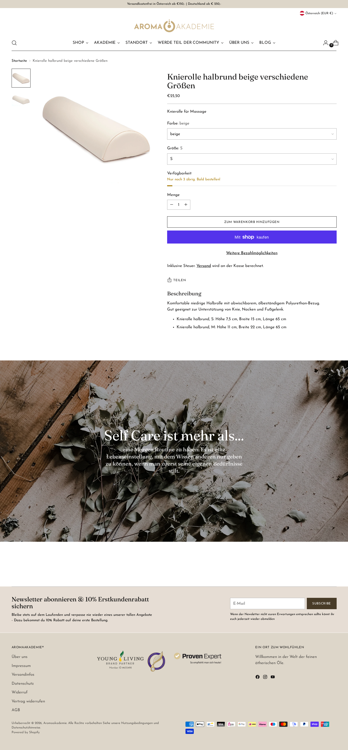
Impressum (21, 666)
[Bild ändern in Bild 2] (21, 99)
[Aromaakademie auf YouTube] (273, 678)
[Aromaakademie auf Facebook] (258, 678)
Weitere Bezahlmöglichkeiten (251, 253)
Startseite (19, 61)
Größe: (175, 148)
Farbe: (178, 123)
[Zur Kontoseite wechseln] (324, 43)
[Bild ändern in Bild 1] (21, 78)
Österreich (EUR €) (319, 13)
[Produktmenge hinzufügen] (171, 204)
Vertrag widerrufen (28, 701)
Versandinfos (23, 675)
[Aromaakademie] (174, 25)
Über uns (19, 657)
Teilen (179, 280)
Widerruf (19, 692)
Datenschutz (23, 684)
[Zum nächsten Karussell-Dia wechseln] (333, 570)
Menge (173, 195)
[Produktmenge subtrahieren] (186, 204)
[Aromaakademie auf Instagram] (265, 678)
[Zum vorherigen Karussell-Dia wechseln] (322, 570)
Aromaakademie (55, 723)
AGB (16, 710)
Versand (203, 266)
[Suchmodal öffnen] (14, 43)
